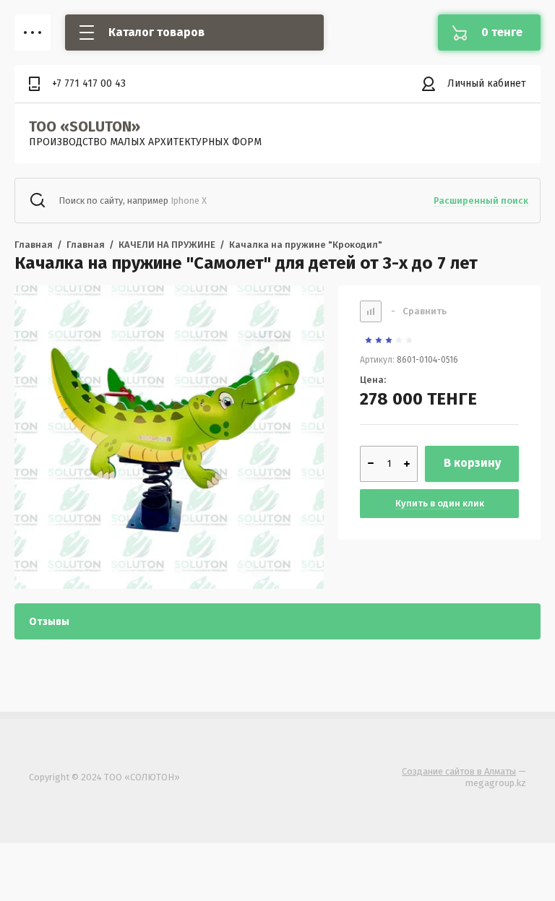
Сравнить (419, 311)
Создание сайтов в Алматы (459, 771)
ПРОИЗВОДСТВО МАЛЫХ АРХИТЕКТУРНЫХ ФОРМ (145, 142)
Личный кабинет (486, 83)
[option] (169, 437)
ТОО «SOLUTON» (84, 126)
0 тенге (501, 32)
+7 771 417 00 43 (89, 83)
